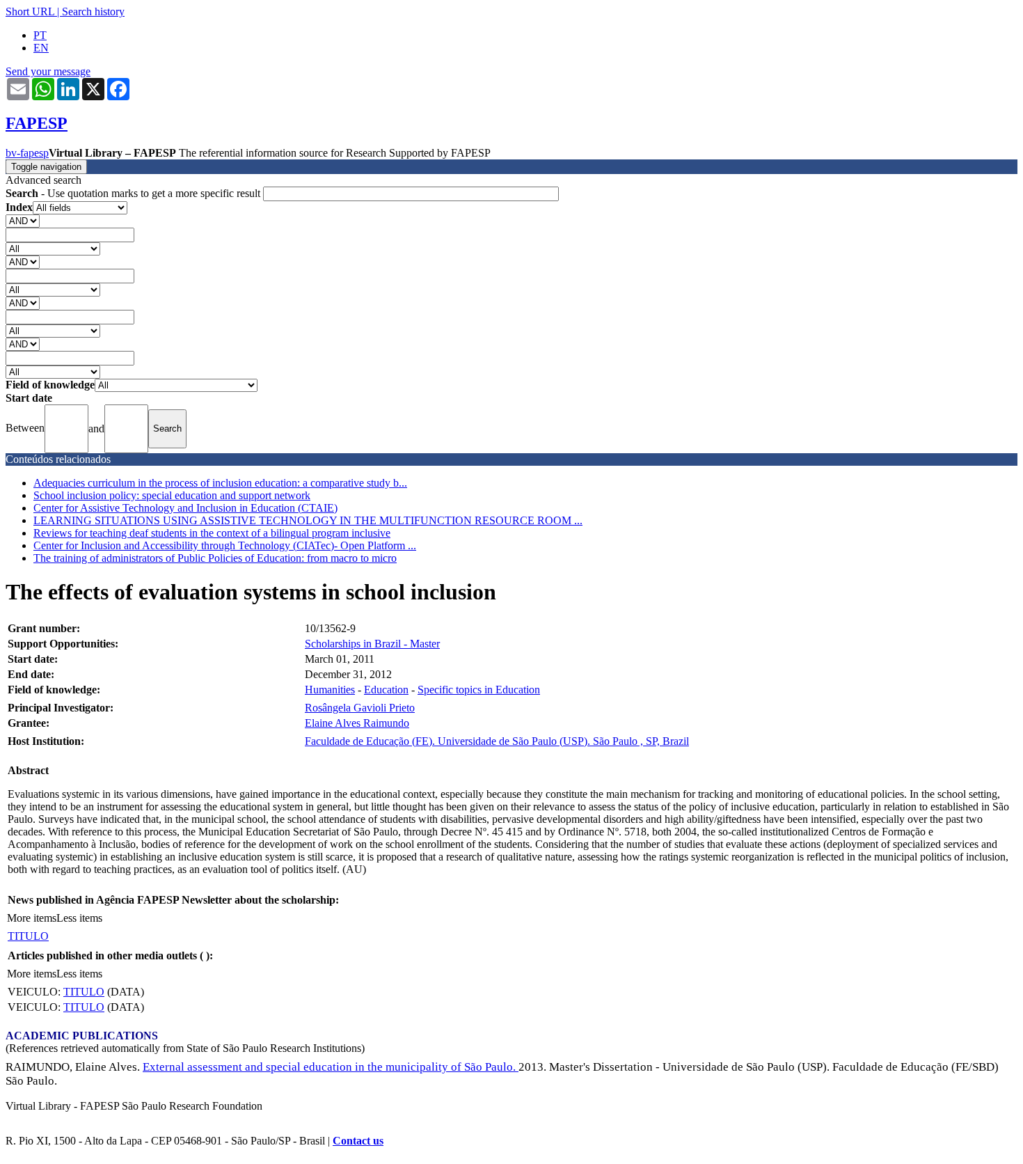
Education (386, 689)
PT (40, 35)
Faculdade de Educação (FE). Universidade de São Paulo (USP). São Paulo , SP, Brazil (497, 741)
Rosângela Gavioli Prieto (360, 708)
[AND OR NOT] (23, 220)
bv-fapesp (27, 153)
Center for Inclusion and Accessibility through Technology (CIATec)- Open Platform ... (224, 545)
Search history (93, 11)
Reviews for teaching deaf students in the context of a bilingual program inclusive (211, 533)
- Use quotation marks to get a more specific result (134, 193)
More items (31, 918)
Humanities (330, 689)
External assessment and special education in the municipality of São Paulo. (330, 1066)
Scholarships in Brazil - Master (372, 644)
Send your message (48, 71)
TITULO (28, 936)
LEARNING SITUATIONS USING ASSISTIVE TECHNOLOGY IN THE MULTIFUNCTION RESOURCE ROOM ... (307, 520)
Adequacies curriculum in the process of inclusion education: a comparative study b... (220, 483)
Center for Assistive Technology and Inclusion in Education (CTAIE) (185, 508)
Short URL (30, 11)
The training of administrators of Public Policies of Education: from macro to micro (215, 558)
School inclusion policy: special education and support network (171, 495)
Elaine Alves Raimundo (357, 723)
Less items (79, 918)
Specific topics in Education (479, 689)
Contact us (358, 1141)
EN (41, 48)
